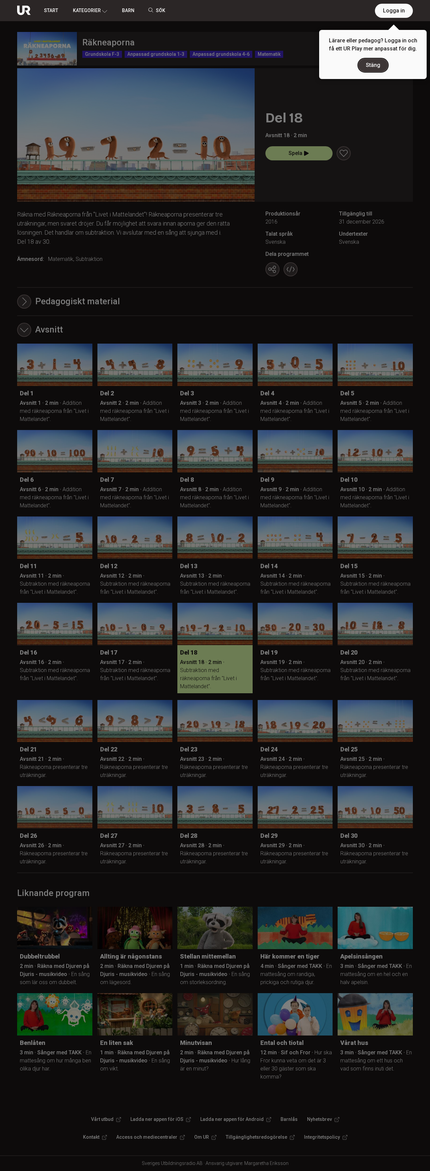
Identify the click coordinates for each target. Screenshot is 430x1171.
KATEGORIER (87, 10)
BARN (128, 10)
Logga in (394, 10)
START (51, 10)
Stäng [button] (373, 65)
